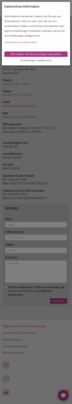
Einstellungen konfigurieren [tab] (36, 60)
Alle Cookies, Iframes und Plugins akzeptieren (36, 54)
